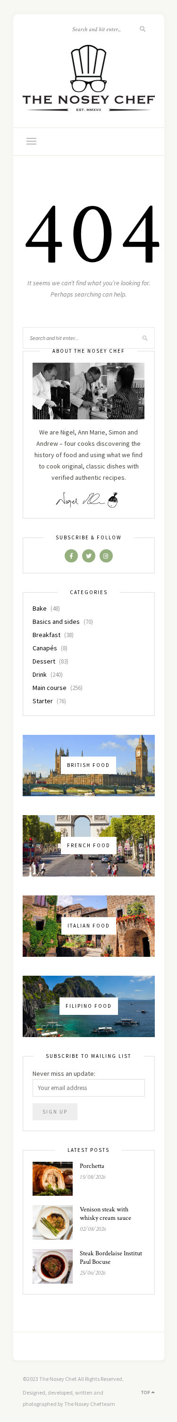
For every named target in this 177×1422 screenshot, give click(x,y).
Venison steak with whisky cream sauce (105, 1213)
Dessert (44, 661)
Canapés (45, 648)
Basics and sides (56, 621)
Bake (40, 608)
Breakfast (46, 634)
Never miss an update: (64, 1073)
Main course (50, 687)
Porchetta (92, 1166)
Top (146, 1392)
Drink (40, 674)
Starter (43, 701)
